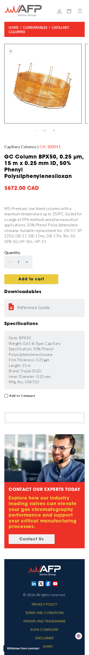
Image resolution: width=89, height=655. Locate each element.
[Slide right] (54, 130)
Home (14, 27)
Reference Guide (33, 307)
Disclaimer (44, 638)
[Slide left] (35, 130)
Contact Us (31, 539)
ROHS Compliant (44, 630)
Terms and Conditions (44, 613)
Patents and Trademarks (44, 621)
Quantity (12, 252)
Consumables (35, 27)
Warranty (44, 647)
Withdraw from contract (23, 648)
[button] (80, 11)
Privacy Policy (44, 604)
